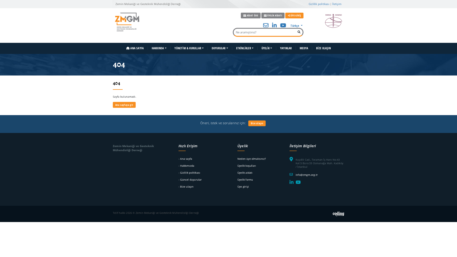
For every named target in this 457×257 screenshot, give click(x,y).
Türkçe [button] (295, 26)
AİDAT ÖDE (252, 15)
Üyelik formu (245, 179)
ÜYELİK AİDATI (274, 15)
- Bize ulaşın (186, 186)
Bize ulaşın (257, 123)
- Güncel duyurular (190, 179)
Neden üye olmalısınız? (251, 158)
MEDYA (304, 48)
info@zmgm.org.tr (307, 175)
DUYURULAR (219, 48)
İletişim (337, 4)
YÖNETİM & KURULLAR (187, 48)
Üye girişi (243, 186)
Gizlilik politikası (319, 4)
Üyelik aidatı (245, 172)
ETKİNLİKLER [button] (243, 48)
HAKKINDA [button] (158, 48)
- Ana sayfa (185, 158)
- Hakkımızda (186, 165)
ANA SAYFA (137, 48)
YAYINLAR (286, 48)
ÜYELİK (266, 48)
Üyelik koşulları (246, 165)
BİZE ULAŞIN (323, 48)
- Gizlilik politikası (189, 172)
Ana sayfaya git (124, 105)
